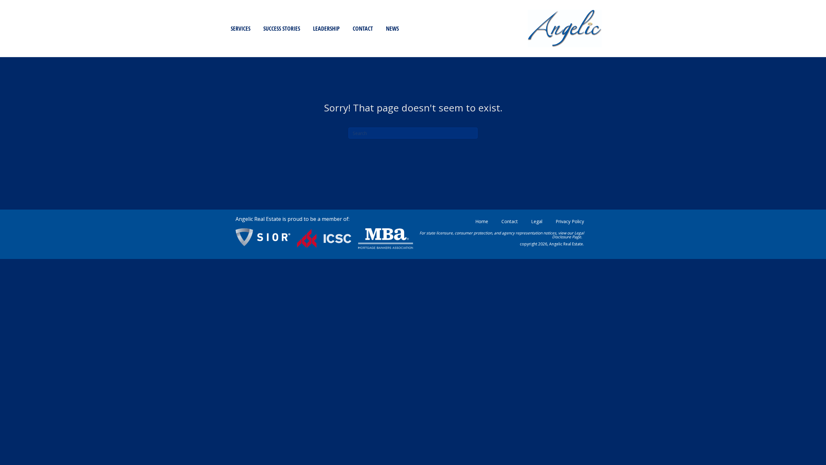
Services (240, 28)
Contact (363, 28)
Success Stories (281, 28)
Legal (536, 221)
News (392, 28)
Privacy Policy (570, 221)
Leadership (326, 28)
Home (481, 221)
